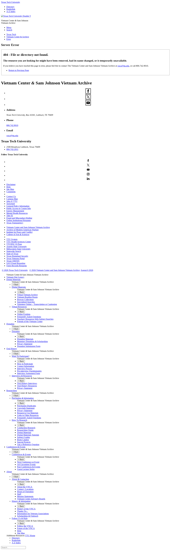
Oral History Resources (27, 386)
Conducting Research (26, 428)
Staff (19, 494)
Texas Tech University (10, 2)
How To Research (19, 420)
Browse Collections (25, 299)
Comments (10, 192)
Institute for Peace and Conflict (19, 232)
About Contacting (20, 479)
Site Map (10, 189)
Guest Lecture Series (26, 469)
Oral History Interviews (27, 383)
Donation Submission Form (28, 346)
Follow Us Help (20, 518)
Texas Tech (11, 34)
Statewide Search (13, 251)
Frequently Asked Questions (29, 317)
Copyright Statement (25, 408)
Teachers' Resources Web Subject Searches (35, 319)
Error (8, 39)
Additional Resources (15, 535)
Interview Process (24, 368)
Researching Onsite (25, 430)
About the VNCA (24, 487)
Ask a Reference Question (28, 444)
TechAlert (10, 204)
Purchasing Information (23, 398)
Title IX (9, 215)
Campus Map (12, 199)
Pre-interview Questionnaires (29, 371)
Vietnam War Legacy (15, 277)
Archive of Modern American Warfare (22, 230)
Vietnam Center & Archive (17, 37)
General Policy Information (17, 206)
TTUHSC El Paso (14, 244)
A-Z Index (10, 11)
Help (8, 187)
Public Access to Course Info (18, 208)
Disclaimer (10, 184)
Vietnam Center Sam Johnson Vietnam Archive (27, 275)
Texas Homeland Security (17, 256)
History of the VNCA (26, 509)
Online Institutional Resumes (18, 220)
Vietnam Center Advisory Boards (31, 499)
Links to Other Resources (28, 415)
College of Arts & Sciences (17, 234)
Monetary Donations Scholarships (32, 341)
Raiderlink (10, 9)
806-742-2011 (12, 149)
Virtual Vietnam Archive (27, 295)
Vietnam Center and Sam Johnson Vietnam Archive (28, 227)
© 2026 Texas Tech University (15, 270)
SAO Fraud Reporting (15, 263)
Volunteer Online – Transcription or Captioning (37, 304)
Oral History (11, 348)
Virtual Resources (19, 307)
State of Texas (12, 254)
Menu (8, 27)
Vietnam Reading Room (27, 297)
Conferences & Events (15, 447)
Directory (10, 7)
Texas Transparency (14, 223)
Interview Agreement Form (28, 373)
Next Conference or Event (28, 462)
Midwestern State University (18, 249)
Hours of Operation (25, 491)
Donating (10, 324)
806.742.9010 (12, 125)
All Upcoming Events (26, 464)
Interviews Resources (22, 376)
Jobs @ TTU (12, 201)
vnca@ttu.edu (123, 66)
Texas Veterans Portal (15, 258)
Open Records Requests (16, 266)
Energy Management (15, 211)
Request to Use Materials (27, 413)
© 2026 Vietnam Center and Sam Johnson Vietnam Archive (54, 270)
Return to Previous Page (19, 70)
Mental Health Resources (17, 213)
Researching (11, 390)
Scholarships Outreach (27, 516)
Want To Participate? (20, 356)
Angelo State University (16, 246)
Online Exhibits (23, 314)
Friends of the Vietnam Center (29, 321)
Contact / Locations (25, 489)
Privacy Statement (24, 344)
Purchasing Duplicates (26, 406)
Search (9, 30)
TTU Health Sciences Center (18, 242)
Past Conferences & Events (28, 467)
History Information (21, 501)
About (9, 472)
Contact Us (11, 196)
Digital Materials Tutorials (28, 435)
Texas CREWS (12, 261)
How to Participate (25, 364)
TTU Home (30, 535)
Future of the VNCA (26, 528)
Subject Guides (23, 437)
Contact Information (25, 366)
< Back (15, 285)
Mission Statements (25, 496)
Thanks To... (22, 511)
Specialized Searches (26, 302)
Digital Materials (13, 279)
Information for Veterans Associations (33, 513)
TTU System (11, 239)
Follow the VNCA (25, 526)
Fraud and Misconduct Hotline (19, 218)
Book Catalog (23, 440)
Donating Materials (25, 339)
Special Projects (23, 442)
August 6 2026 (87, 270)
